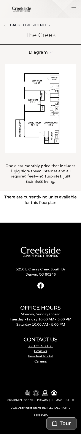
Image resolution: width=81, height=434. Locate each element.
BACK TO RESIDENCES (30, 25)
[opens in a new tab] (40, 287)
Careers (40, 361)
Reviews (40, 351)
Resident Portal (40, 356)
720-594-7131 (40, 346)
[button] (73, 9)
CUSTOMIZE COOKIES (21, 400)
